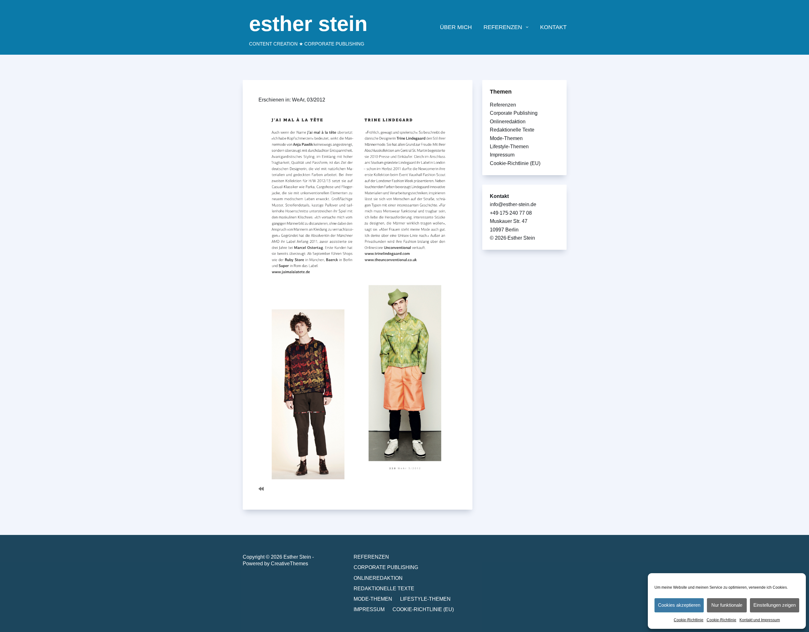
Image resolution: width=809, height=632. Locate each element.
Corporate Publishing (514, 113)
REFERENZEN (503, 27)
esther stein (308, 23)
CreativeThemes (289, 563)
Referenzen (503, 104)
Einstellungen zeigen (774, 605)
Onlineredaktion (508, 121)
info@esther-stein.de (513, 204)
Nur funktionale (726, 605)
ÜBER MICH (456, 27)
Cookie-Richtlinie (688, 620)
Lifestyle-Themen (509, 146)
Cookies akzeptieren (679, 605)
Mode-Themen (506, 138)
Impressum (502, 154)
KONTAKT (553, 27)
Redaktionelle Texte (512, 129)
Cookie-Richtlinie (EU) (515, 163)
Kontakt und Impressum (759, 620)
